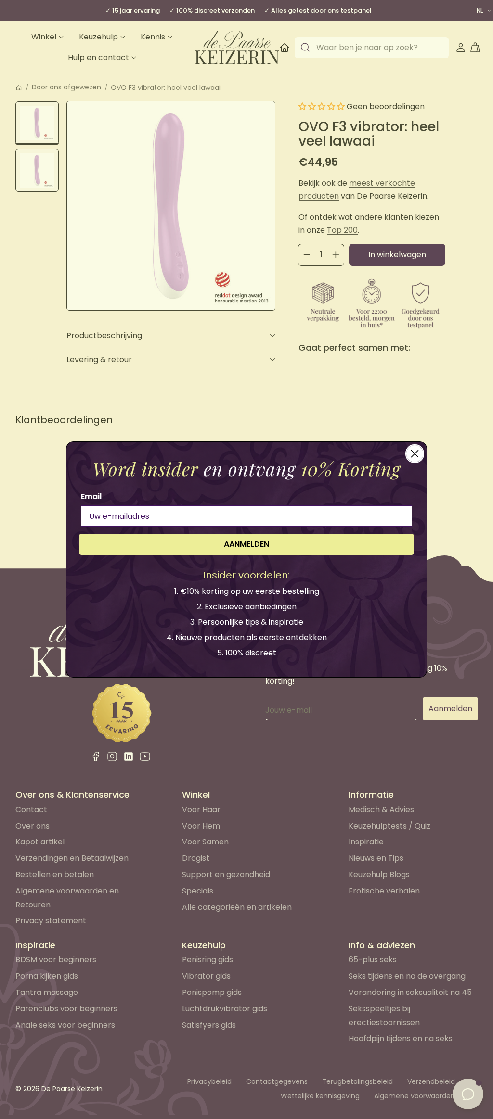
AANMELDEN (246, 544)
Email (91, 496)
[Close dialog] (414, 453)
